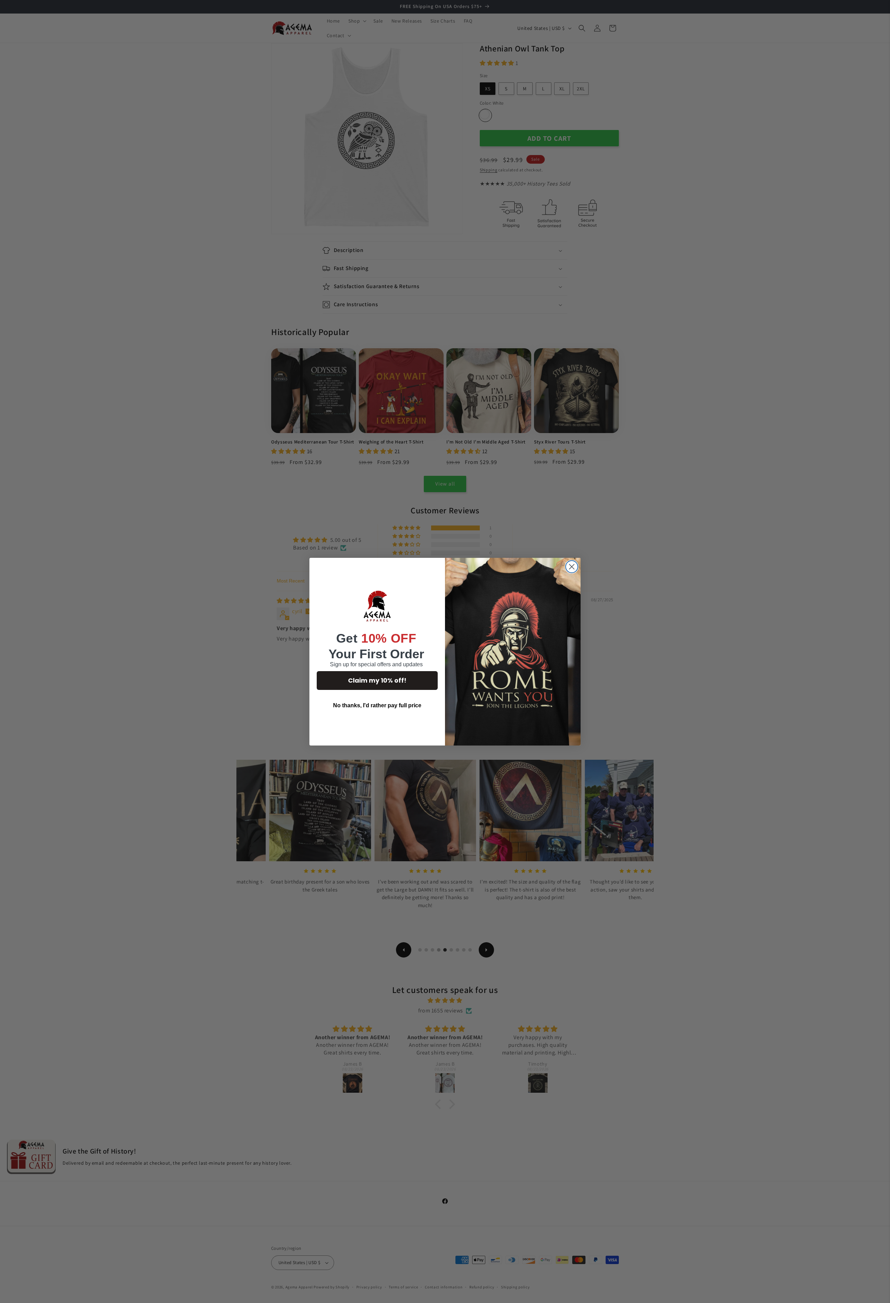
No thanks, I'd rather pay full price (377, 705)
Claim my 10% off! (377, 680)
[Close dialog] (572, 567)
